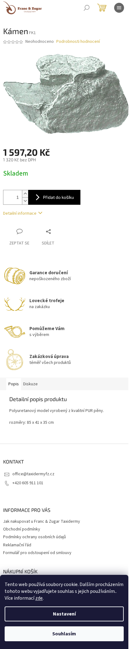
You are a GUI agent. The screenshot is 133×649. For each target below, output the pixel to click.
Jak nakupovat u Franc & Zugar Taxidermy (41, 521)
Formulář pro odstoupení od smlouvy (37, 553)
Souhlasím (64, 633)
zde (39, 598)
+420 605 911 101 (27, 483)
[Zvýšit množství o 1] (25, 193)
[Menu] (119, 8)
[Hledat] (86, 8)
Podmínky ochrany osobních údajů (34, 537)
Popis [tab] (13, 384)
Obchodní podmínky (21, 529)
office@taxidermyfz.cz (33, 474)
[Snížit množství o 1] (25, 200)
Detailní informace (19, 213)
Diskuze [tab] (30, 384)
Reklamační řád (17, 545)
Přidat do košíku (58, 197)
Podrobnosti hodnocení (78, 42)
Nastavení (64, 614)
